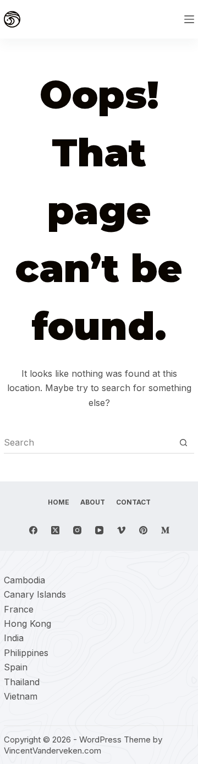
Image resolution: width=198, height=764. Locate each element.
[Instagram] (77, 530)
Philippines (26, 652)
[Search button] (183, 442)
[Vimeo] (121, 530)
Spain (16, 667)
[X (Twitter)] (55, 530)
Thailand (22, 681)
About (92, 502)
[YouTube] (99, 530)
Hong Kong (27, 623)
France (19, 609)
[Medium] (165, 530)
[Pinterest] (143, 530)
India (14, 637)
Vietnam (20, 696)
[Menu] (189, 19)
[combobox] (88, 442)
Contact (133, 502)
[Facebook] (33, 530)
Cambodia (24, 580)
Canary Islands (35, 594)
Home (58, 502)
